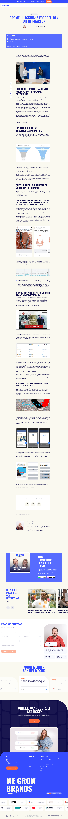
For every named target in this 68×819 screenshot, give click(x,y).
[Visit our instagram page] (13, 816)
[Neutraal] (33, 504)
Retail (41, 770)
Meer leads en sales (21, 629)
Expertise (31, 756)
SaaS (41, 762)
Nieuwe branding (34, 632)
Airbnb (19, 194)
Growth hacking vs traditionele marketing (15, 43)
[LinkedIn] (11, 83)
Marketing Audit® (49, 761)
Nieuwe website (6, 632)
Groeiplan (5, 629)
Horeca (41, 768)
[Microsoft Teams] (11, 93)
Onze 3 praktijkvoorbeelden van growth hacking (17, 46)
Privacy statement (27, 816)
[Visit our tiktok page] (17, 816)
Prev (8, 607)
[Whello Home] (5, 5)
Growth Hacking (34, 14)
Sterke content (20, 632)
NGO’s (41, 761)
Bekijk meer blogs (10, 601)
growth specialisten (24, 487)
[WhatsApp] (11, 86)
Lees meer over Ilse (31, 533)
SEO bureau (31, 766)
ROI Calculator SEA (49, 762)
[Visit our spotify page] (10, 816)
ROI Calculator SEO (49, 764)
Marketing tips (48, 759)
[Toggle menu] (65, 5)
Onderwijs (42, 766)
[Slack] (11, 90)
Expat (41, 764)
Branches (42, 756)
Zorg (41, 759)
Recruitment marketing (34, 762)
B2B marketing (32, 759)
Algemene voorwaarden (37, 816)
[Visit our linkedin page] (7, 816)
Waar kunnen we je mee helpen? (7, 627)
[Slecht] (27, 504)
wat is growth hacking (22, 122)
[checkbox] (1, 629)
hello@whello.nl (11, 759)
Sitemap (47, 766)
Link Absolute (34, 684)
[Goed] (39, 504)
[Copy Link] (11, 97)
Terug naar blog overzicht (24, 514)
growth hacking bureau (38, 486)
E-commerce (32, 761)
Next (12, 607)
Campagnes (33, 629)
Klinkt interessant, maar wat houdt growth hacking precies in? (20, 39)
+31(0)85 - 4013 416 (12, 761)
